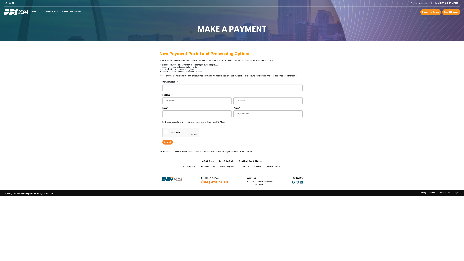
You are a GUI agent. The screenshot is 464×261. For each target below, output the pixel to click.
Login (456, 193)
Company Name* (170, 82)
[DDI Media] (16, 12)
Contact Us (423, 3)
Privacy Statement (427, 193)
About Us (36, 11)
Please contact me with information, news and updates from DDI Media (195, 122)
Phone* (236, 108)
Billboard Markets (274, 166)
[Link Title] (6, 3)
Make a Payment (448, 3)
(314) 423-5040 (214, 182)
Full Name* (167, 95)
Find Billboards (451, 12)
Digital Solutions (71, 11)
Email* (165, 108)
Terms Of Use (444, 193)
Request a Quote (430, 12)
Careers (414, 3)
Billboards (51, 11)
